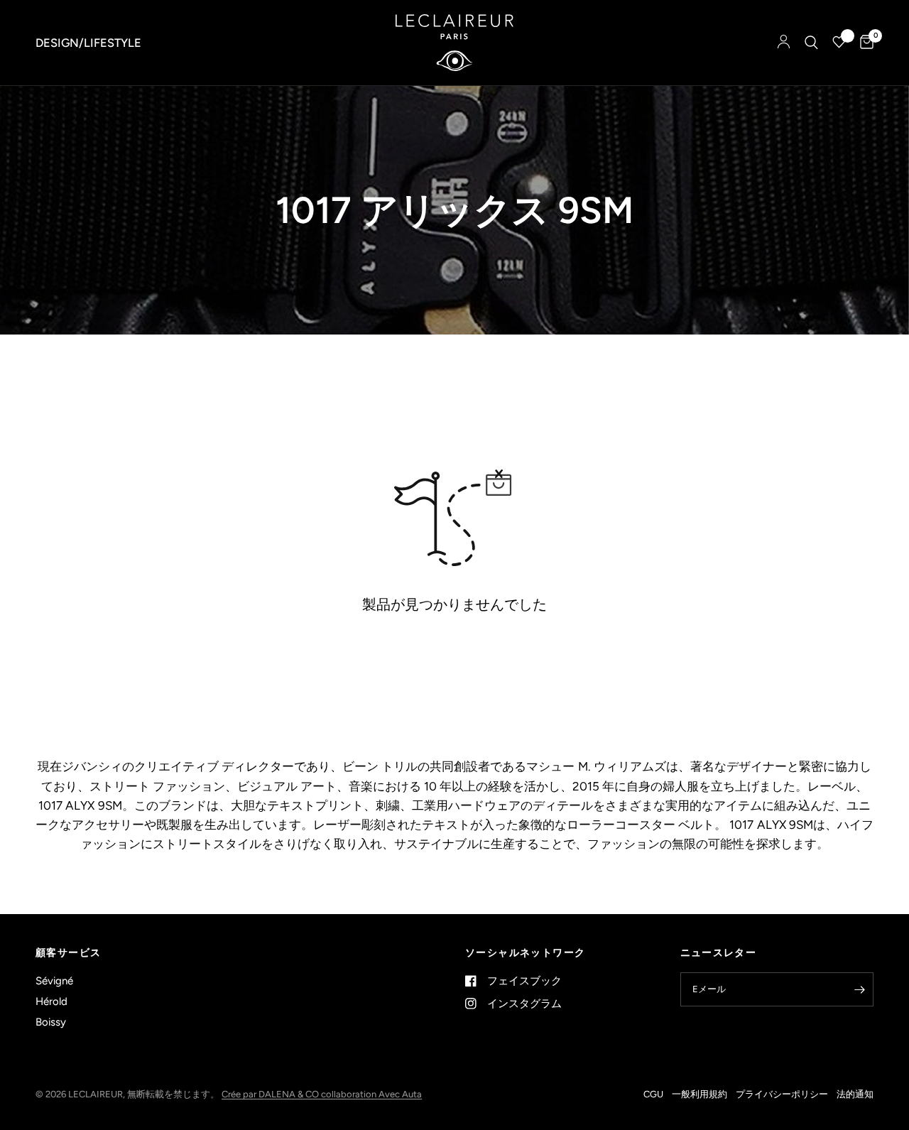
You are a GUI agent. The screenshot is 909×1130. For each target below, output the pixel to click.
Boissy (51, 1022)
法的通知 (855, 1094)
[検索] (811, 42)
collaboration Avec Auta (371, 1094)
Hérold (51, 1001)
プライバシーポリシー (782, 1094)
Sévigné (54, 980)
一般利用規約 (699, 1094)
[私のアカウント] (784, 42)
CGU (653, 1094)
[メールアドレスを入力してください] (859, 989)
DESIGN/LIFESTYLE (88, 43)
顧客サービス (68, 953)
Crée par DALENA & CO (271, 1094)
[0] (863, 42)
